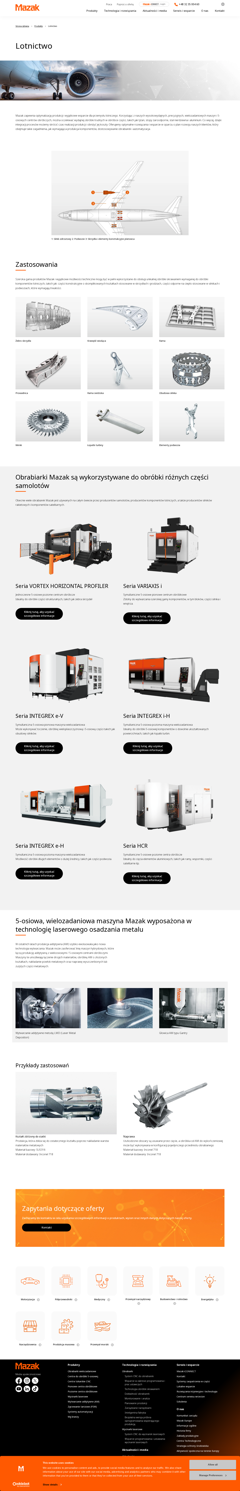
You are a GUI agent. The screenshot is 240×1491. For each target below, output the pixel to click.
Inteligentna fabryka (135, 1412)
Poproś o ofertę (125, 4)
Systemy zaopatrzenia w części (193, 1381)
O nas (204, 11)
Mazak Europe (184, 1420)
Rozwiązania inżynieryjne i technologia (197, 1391)
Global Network (222, 4)
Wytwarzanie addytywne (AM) (83, 1401)
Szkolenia (182, 1401)
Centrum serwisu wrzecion (191, 1396)
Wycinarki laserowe (78, 1396)
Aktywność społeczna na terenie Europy (198, 1450)
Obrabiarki (127, 1371)
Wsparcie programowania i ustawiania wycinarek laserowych (145, 1440)
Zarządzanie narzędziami (138, 1407)
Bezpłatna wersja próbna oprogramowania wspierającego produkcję (142, 1421)
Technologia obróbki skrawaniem (142, 1389)
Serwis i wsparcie (184, 11)
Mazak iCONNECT (152, 4)
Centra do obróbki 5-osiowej (83, 1376)
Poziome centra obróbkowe (82, 1391)
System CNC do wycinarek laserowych (145, 1434)
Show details (50, 1484)
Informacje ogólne (186, 1425)
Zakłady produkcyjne (188, 1435)
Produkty (91, 11)
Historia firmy (184, 1430)
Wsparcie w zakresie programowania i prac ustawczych (145, 1382)
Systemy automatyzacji (80, 1411)
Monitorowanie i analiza (137, 1398)
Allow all (213, 1464)
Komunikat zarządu (187, 1415)
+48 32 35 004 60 (189, 4)
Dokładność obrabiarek (137, 1393)
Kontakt (219, 11)
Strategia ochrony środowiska (192, 1445)
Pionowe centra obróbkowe (82, 1386)
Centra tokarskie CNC (79, 1381)
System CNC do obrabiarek (139, 1376)
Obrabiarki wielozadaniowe (82, 1371)
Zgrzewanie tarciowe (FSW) (82, 1406)
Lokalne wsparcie (186, 1386)
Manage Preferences (211, 1475)
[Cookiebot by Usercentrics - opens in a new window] (21, 1484)
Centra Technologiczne (189, 1440)
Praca (109, 4)
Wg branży (73, 1416)
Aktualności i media (155, 11)
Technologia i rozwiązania (120, 11)
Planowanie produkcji (136, 1403)
